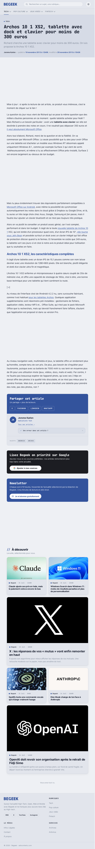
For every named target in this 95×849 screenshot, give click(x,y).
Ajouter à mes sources (26, 468)
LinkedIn (35, 408)
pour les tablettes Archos (41, 297)
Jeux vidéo (35, 11)
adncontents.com (25, 845)
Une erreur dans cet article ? (34, 430)
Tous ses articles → (26, 424)
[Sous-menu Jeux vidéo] (42, 11)
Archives (51, 828)
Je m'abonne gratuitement (26, 496)
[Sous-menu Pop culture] (27, 11)
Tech (6, 11)
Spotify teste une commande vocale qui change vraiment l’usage (25, 698)
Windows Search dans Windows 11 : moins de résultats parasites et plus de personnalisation (67, 589)
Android (20, 441)
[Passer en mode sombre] (88, 4)
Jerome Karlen (9, 52)
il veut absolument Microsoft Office (24, 129)
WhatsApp (48, 408)
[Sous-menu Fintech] (54, 11)
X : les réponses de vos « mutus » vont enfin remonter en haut (46, 653)
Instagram (34, 815)
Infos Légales (9, 828)
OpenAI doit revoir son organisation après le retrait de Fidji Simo (46, 761)
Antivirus (51, 832)
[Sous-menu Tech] (10, 11)
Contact (7, 832)
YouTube (22, 815)
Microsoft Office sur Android (21, 207)
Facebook (21, 408)
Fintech (49, 11)
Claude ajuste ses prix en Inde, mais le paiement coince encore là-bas (25, 587)
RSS (7, 815)
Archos (30, 441)
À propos (8, 836)
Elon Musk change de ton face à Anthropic (65, 698)
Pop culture (19, 11)
